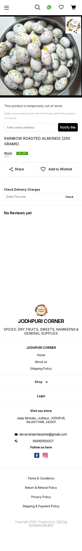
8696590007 (43, 441)
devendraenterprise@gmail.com (43, 434)
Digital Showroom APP (48, 523)
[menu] (6, 7)
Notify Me (68, 127)
